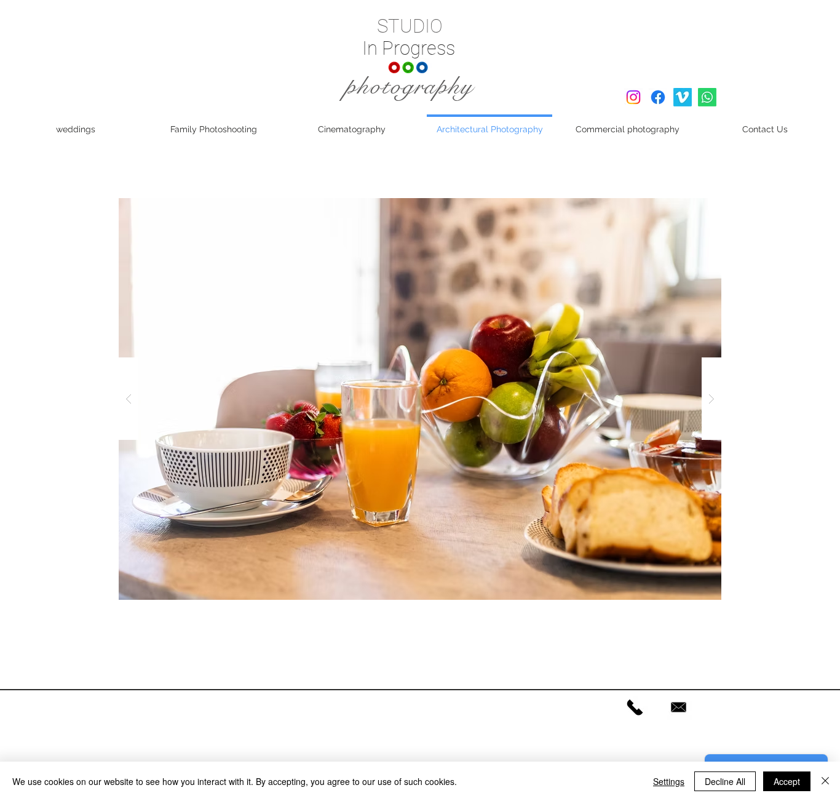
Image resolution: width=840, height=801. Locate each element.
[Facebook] (658, 97)
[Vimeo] (682, 97)
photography (409, 86)
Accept (787, 781)
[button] (420, 398)
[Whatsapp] (707, 97)
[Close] (825, 781)
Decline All (725, 781)
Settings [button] (668, 781)
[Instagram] (633, 97)
